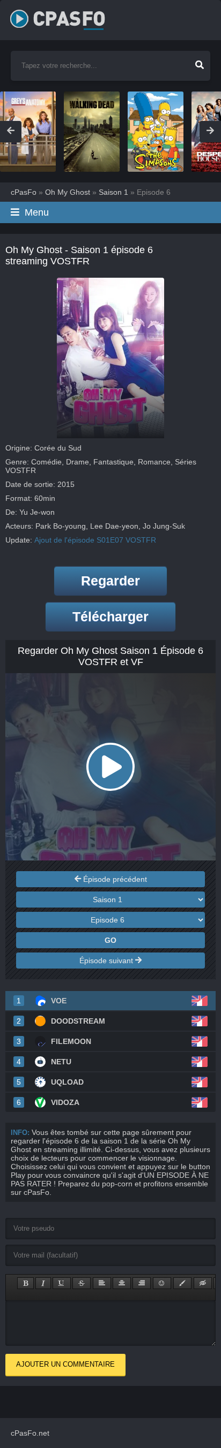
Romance (154, 462)
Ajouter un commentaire (65, 1364)
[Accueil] (69, 16)
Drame (77, 462)
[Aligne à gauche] (102, 1283)
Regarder (110, 580)
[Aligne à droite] (141, 1283)
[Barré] (81, 1283)
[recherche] (199, 61)
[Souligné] (62, 1283)
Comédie (46, 462)
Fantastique (113, 462)
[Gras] (25, 1283)
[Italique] (43, 1283)
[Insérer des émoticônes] (162, 1283)
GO (110, 940)
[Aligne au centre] (122, 1283)
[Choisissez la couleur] (182, 1283)
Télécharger (110, 616)
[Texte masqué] (203, 1283)
